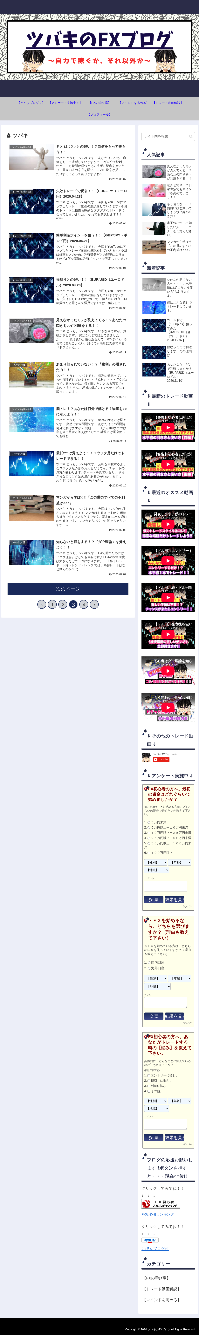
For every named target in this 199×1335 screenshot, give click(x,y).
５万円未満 (158, 822)
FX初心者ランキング (157, 1214)
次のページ (68, 589)
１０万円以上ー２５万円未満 (171, 832)
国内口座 (157, 963)
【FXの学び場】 (156, 1278)
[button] (191, 136)
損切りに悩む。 (162, 1080)
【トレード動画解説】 (161, 1289)
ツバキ (188, 906)
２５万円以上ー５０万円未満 (171, 838)
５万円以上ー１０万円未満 (169, 827)
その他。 (157, 1091)
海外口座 (157, 968)
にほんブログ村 (155, 1249)
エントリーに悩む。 (165, 1075)
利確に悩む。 (160, 1086)
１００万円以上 (162, 852)
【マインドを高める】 (161, 1300)
